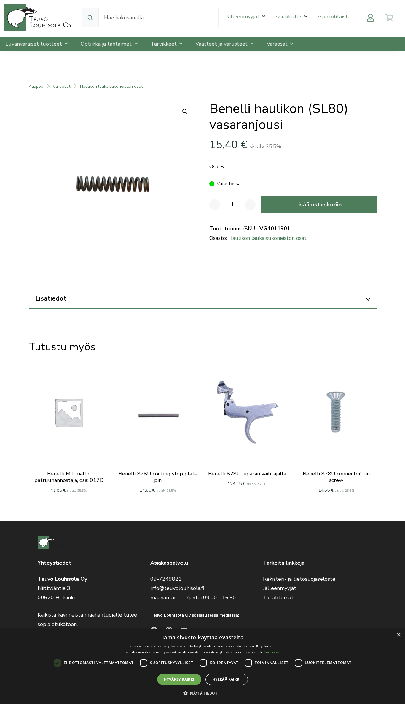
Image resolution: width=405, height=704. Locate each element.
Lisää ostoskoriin (318, 204)
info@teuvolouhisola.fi (177, 588)
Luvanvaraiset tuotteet (34, 43)
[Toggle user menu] (370, 17)
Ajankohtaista (334, 16)
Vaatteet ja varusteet (222, 43)
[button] (202, 693)
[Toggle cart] (389, 17)
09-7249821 (166, 578)
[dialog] (202, 666)
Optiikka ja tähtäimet (107, 43)
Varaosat (278, 43)
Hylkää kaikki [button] (227, 679)
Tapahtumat (278, 597)
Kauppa (36, 86)
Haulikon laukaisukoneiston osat (111, 86)
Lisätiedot (50, 298)
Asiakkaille (289, 16)
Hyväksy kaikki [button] (179, 679)
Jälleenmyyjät (243, 16)
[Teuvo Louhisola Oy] (39, 18)
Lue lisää (271, 651)
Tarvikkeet (164, 43)
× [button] (398, 635)
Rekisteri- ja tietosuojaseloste (299, 578)
